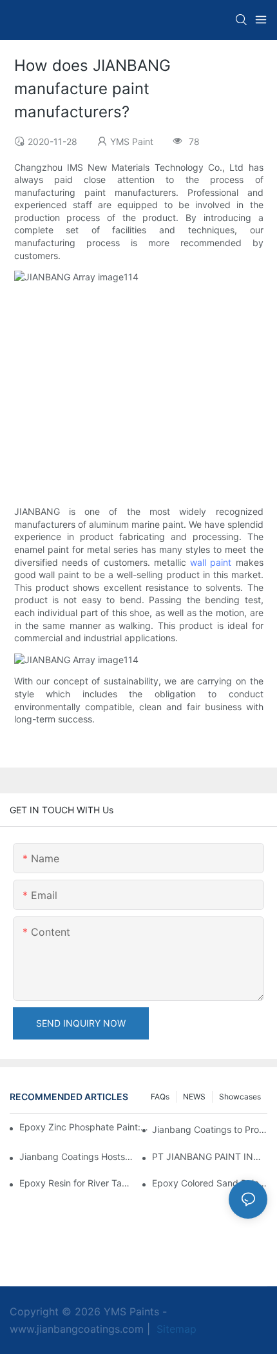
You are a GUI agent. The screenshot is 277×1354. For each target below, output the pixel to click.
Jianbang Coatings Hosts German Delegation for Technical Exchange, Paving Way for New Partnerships (77, 1156)
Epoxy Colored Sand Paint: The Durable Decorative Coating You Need (209, 1182)
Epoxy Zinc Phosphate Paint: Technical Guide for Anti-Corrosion (83, 1126)
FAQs (160, 1096)
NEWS (194, 1096)
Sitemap (174, 1328)
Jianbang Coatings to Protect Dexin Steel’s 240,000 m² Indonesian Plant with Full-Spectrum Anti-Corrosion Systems (209, 1129)
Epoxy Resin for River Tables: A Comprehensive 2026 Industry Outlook (77, 1182)
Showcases (240, 1096)
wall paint (210, 562)
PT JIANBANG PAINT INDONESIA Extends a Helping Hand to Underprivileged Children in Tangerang (209, 1156)
